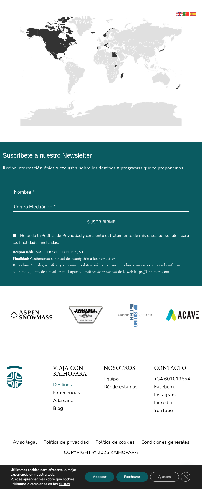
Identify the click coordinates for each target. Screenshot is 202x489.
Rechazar (132, 476)
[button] (166, 14)
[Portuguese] (186, 13)
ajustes (64, 484)
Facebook (164, 386)
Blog (58, 408)
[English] (179, 13)
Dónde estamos (120, 386)
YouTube (163, 410)
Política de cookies (115, 442)
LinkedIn (163, 402)
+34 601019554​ (172, 378)
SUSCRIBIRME (101, 222)
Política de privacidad (66, 442)
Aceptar (99, 476)
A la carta (63, 400)
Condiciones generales (165, 442)
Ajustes (164, 476)
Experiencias (66, 392)
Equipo (111, 378)
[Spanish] (193, 13)
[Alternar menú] (9, 14)
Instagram (165, 394)
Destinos (62, 384)
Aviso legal (25, 442)
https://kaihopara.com (151, 272)
